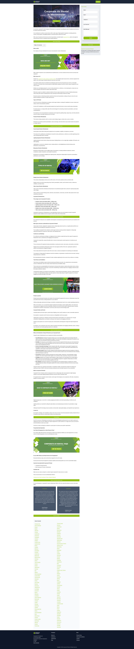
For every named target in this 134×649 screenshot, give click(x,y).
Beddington (59, 550)
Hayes (58, 605)
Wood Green (37, 615)
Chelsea (36, 532)
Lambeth (36, 547)
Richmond (59, 536)
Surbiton (58, 583)
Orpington (59, 613)
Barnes (36, 592)
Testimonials (53, 638)
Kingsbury (59, 533)
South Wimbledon (38, 612)
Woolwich (59, 541)
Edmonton (59, 555)
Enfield (58, 590)
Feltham (58, 610)
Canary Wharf (37, 575)
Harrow (58, 575)
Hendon (36, 624)
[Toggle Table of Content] (44, 45)
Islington (36, 540)
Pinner (58, 608)
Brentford (58, 531)
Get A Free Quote (56, 515)
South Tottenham (38, 597)
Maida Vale (37, 555)
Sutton (58, 571)
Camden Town (37, 542)
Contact (98, 1)
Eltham (58, 548)
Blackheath (37, 599)
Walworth (54, 477)
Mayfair (50, 477)
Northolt (58, 593)
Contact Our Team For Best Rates (56, 126)
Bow (35, 570)
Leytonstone (59, 526)
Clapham (36, 538)
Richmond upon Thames (61, 543)
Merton (36, 610)
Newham (58, 525)
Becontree (59, 598)
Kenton (58, 568)
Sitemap (78, 640)
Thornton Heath (60, 523)
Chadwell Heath (60, 603)
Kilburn (36, 560)
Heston (58, 595)
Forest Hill (37, 590)
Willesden (36, 594)
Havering (58, 623)
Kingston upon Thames (61, 570)
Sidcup (58, 588)
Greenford (59, 566)
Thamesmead (59, 585)
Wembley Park (59, 538)
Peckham (36, 552)
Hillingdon (59, 615)
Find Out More (56, 417)
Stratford (36, 607)
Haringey (36, 604)
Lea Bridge (37, 589)
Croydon (58, 553)
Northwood (59, 620)
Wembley (58, 535)
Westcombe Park (38, 609)
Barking (58, 558)
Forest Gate (37, 625)
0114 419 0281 (36, 642)
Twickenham (59, 561)
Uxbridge (58, 625)
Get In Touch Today (56, 41)
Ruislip (58, 617)
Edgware (58, 573)
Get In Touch (90, 44)
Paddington (37, 537)
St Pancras (37, 535)
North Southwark (42, 477)
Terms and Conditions (80, 636)
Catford (36, 602)
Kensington (37, 550)
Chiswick (36, 600)
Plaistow (36, 617)
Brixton (36, 545)
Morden (58, 528)
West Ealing (59, 546)
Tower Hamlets (37, 562)
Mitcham (36, 622)
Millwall (36, 572)
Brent (36, 614)
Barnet (58, 580)
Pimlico (47, 477)
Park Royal (37, 620)
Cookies (78, 638)
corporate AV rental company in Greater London (47, 78)
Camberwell (37, 533)
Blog (52, 640)
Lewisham (37, 595)
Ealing (58, 551)
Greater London (38, 619)
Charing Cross (36, 477)
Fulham (36, 565)
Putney (36, 580)
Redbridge (59, 560)
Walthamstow (59, 540)
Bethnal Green (37, 557)
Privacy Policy (79, 635)
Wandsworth (37, 567)
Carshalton (59, 565)
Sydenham (37, 605)
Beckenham (59, 530)
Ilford (58, 563)
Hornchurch (59, 622)
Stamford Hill (37, 587)
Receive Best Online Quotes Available (56, 216)
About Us (53, 635)
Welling (58, 578)
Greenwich (37, 585)
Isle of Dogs (37, 582)
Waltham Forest (60, 545)
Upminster (59, 627)
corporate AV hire (66, 37)
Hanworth (59, 600)
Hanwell (58, 556)
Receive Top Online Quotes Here (56, 480)
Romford (58, 618)
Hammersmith (37, 577)
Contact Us (53, 636)
